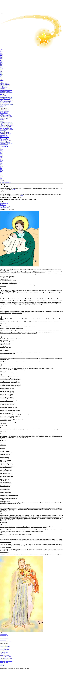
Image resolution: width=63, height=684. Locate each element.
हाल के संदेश (1, 121)
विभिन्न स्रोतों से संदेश (3, 105)
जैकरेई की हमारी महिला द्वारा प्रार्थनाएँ (4, 655)
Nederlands (1, 61)
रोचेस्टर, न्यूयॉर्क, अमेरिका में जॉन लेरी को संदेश (6, 103)
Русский (1, 166)
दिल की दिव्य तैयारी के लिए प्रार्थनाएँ (4, 111)
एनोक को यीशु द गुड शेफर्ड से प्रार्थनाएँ (5, 85)
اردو (1, 77)
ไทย (1, 75)
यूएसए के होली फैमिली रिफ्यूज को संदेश (5, 102)
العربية (1, 173)
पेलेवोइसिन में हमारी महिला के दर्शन (4, 137)
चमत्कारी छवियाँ (2, 665)
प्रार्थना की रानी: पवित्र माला (4, 83)
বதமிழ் (1, 71)
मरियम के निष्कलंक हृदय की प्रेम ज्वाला (5, 91)
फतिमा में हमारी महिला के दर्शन (4, 139)
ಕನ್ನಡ (1, 73)
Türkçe (1, 67)
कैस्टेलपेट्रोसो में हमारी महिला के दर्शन (5, 138)
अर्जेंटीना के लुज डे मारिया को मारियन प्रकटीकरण (6, 98)
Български (1, 69)
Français (1, 152)
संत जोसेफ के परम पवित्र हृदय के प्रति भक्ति (5, 656)
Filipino (1, 55)
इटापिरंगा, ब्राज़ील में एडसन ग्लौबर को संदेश (5, 101)
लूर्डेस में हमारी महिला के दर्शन (3, 135)
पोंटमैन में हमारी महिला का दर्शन (4, 136)
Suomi (1, 65)
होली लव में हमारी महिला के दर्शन (4, 145)
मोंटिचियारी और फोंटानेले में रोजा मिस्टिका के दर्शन (6, 143)
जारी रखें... (13, 189)
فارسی (1, 78)
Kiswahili (1, 155)
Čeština (1, 148)
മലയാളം (1, 74)
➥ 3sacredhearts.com (3, 640)
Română (1, 63)
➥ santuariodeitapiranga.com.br (4, 638)
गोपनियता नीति (2, 180)
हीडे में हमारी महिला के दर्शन (3, 141)
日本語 (1, 177)
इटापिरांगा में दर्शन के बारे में (3, 634)
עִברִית (1, 79)
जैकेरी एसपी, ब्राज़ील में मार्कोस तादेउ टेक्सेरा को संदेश (6, 100)
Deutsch (1, 149)
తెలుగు (1, 72)
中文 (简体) (2, 80)
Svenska (1, 162)
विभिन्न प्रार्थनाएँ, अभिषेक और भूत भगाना (5, 84)
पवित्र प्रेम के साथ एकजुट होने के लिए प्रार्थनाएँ (6, 90)
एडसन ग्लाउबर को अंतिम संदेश (4, 635)
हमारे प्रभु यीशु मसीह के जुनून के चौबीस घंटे (6, 92)
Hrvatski (1, 56)
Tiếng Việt (1, 66)
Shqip (1, 64)
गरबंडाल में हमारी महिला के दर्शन (4, 144)
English (1, 53)
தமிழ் (1, 167)
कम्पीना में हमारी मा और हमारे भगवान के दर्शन (5, 140)
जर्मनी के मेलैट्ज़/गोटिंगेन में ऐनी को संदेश (5, 99)
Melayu (1, 60)
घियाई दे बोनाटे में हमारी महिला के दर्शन (5, 142)
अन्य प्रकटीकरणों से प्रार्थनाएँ (4, 87)
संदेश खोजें (1, 106)
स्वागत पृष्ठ (1, 107)
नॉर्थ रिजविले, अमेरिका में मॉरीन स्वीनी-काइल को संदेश (6, 104)
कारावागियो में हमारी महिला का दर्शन (4, 132)
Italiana (1, 58)
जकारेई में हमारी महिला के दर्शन (4, 146)
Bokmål (1, 51)
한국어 (1, 178)
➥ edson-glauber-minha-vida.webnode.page (6, 641)
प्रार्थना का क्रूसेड (2, 88)
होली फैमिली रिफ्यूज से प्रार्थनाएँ (4, 86)
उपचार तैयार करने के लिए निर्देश (4, 662)
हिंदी (0, 76)
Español (1, 54)
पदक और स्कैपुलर (2, 664)
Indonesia (1, 57)
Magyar (1, 59)
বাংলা (0, 70)
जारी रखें (21, 195)
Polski (1, 62)
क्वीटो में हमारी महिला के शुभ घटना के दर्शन (5, 133)
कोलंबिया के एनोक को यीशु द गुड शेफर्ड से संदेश (6, 97)
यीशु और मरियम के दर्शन (3, 95)
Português (1, 159)
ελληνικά (1, 68)
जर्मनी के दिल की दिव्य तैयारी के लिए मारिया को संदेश (6, 124)
